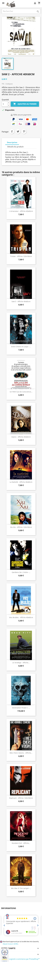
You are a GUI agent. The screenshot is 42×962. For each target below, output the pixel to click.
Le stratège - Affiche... (21, 662)
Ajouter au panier (25, 104)
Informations (8, 908)
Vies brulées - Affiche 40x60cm (21, 617)
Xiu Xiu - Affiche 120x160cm (21, 527)
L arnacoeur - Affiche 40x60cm (21, 211)
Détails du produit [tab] (15, 146)
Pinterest (24, 131)
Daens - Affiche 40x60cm (21, 437)
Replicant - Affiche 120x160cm (21, 798)
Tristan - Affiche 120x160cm (21, 256)
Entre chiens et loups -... (21, 346)
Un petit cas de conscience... (21, 392)
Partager (12, 131)
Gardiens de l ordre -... (21, 572)
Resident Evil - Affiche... (21, 843)
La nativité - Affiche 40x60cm (21, 482)
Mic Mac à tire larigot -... (21, 888)
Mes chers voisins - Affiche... (21, 753)
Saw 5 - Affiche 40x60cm (21, 301)
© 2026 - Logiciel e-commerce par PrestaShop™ (21, 959)
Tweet (18, 131)
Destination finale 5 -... (21, 708)
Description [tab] (12, 142)
